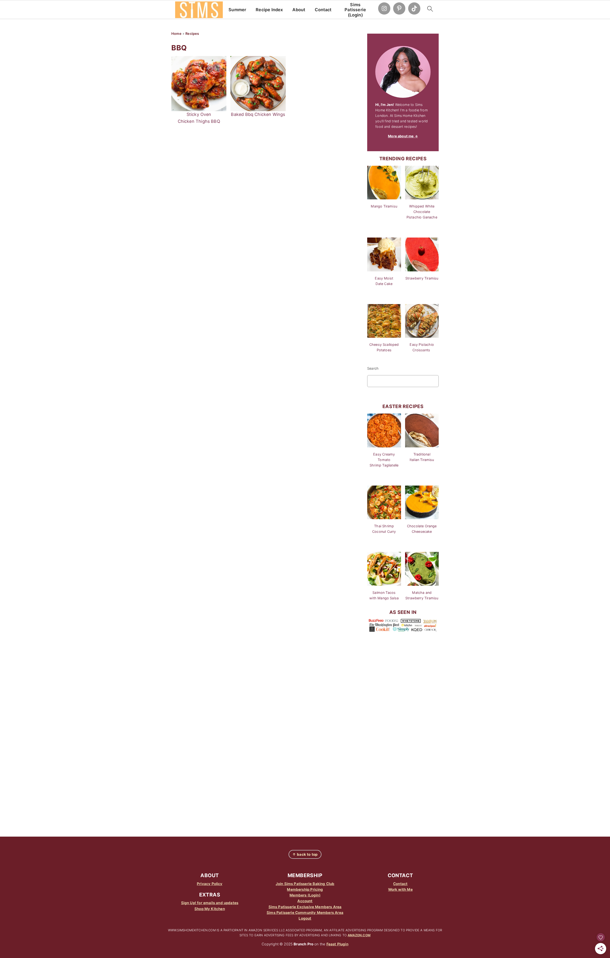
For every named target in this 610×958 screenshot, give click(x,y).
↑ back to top (305, 854)
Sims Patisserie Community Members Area (305, 912)
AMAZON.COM (359, 935)
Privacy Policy (210, 883)
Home (176, 33)
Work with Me (400, 889)
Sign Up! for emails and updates (210, 903)
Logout (305, 918)
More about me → (403, 136)
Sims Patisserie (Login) (355, 9)
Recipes (192, 33)
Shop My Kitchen (209, 908)
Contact (323, 9)
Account (304, 901)
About (298, 9)
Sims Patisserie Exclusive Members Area (305, 907)
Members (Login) (305, 895)
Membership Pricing (305, 889)
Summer (237, 9)
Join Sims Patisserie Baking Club (305, 883)
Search (372, 368)
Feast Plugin (337, 944)
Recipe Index (269, 9)
